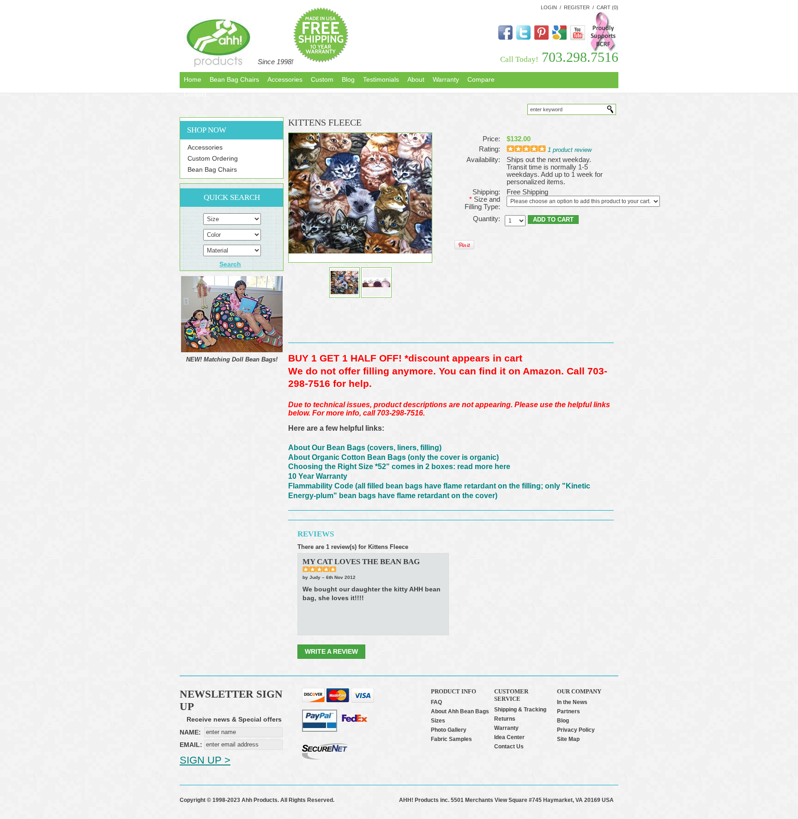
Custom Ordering (212, 158)
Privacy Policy (576, 730)
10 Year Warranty (317, 476)
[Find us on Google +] (559, 38)
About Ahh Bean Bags (460, 711)
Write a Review (331, 651)
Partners (568, 711)
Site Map (568, 739)
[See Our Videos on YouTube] (577, 38)
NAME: (190, 732)
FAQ (436, 702)
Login (549, 7)
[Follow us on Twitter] (523, 38)
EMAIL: (191, 744)
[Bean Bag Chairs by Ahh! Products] (218, 42)
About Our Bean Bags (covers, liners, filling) (364, 448)
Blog (563, 720)
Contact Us (509, 746)
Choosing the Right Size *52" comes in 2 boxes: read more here (399, 466)
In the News (572, 702)
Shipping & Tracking (520, 709)
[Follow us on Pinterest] (541, 38)
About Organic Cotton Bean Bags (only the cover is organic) (393, 457)
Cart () (607, 7)
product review (570, 149)
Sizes (438, 720)
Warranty (506, 728)
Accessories (205, 147)
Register (577, 7)
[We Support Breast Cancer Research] (602, 50)
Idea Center (509, 737)
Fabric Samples (451, 739)
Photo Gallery (448, 730)
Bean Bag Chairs (212, 169)
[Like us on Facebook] (505, 38)
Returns (504, 719)
